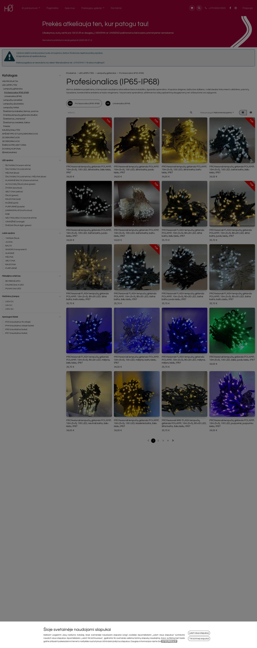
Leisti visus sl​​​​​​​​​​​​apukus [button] (199, 633)
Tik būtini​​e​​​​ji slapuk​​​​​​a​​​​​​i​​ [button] (199, 639)
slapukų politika (169, 641)
